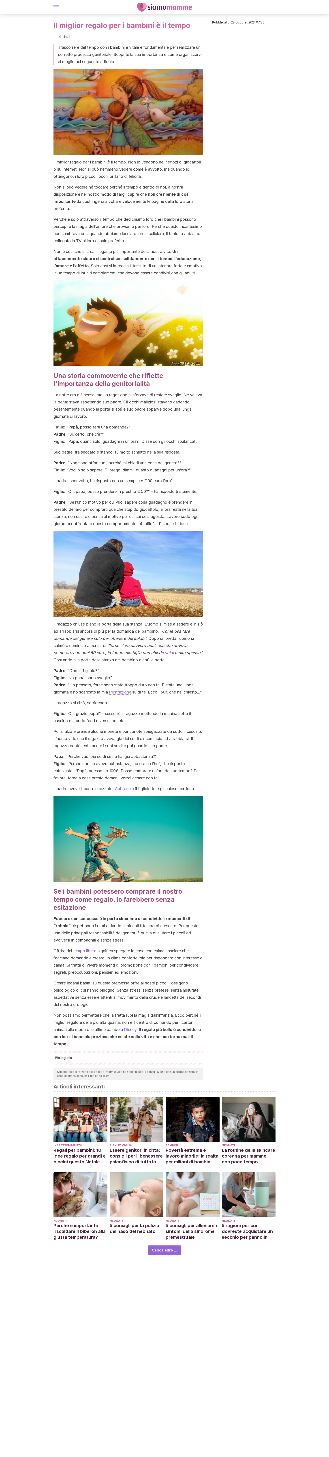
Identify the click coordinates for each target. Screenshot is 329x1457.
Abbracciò (124, 788)
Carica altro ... (164, 1250)
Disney (130, 1029)
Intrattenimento (67, 1145)
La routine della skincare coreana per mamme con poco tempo (248, 1155)
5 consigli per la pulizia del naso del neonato (134, 1228)
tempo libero (84, 950)
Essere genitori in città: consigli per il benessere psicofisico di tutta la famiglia (136, 1156)
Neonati (228, 1145)
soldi (169, 652)
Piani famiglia (121, 1145)
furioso (181, 523)
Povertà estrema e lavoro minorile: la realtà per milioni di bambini (192, 1155)
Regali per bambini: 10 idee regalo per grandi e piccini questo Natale (79, 1155)
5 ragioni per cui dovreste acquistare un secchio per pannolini (247, 1231)
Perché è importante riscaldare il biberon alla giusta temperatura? (79, 1231)
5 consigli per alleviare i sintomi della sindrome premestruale (191, 1231)
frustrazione (120, 692)
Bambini (172, 1145)
